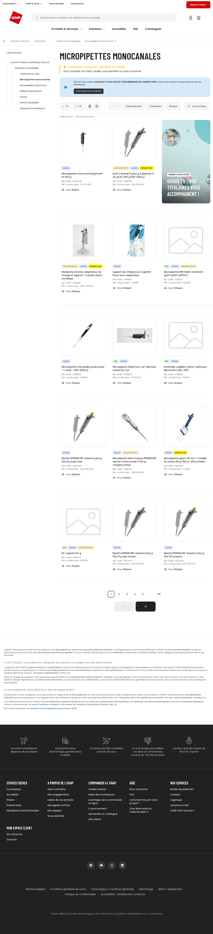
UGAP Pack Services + (182, 810)
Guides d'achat (97, 789)
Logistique (176, 800)
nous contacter (132, 71)
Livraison (175, 794)
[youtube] (101, 865)
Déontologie (146, 889)
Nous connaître (56, 789)
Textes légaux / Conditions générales (112, 889)
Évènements (14, 805)
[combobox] (65, 106)
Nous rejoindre (56, 816)
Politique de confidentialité (80, 894)
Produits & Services (19, 41)
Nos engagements (58, 794)
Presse (10, 800)
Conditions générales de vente (68, 889)
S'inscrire (12, 839)
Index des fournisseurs (101, 794)
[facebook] (91, 865)
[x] (112, 865)
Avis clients (95, 819)
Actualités (12, 794)
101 (159, 594)
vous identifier (110, 71)
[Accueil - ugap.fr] (16, 17)
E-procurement (98, 808)
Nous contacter (138, 789)
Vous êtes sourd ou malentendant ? (140, 810)
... (151, 594)
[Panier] (198, 17)
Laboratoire (40, 41)
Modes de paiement (182, 789)
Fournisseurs (77, 3)
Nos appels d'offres (59, 805)
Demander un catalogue (103, 814)
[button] (10, 4)
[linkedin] (122, 865)
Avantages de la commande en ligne (105, 801)
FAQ (131, 794)
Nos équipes (55, 810)
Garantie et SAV (179, 805)
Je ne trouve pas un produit (88, 91)
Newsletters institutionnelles (23, 810)
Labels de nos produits (60, 800)
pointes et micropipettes (44, 708)
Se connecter (14, 834)
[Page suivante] (146, 607)
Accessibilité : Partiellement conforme (123, 894)
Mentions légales (35, 889)
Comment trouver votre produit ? (143, 801)
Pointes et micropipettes (68, 41)
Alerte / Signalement (170, 889)
